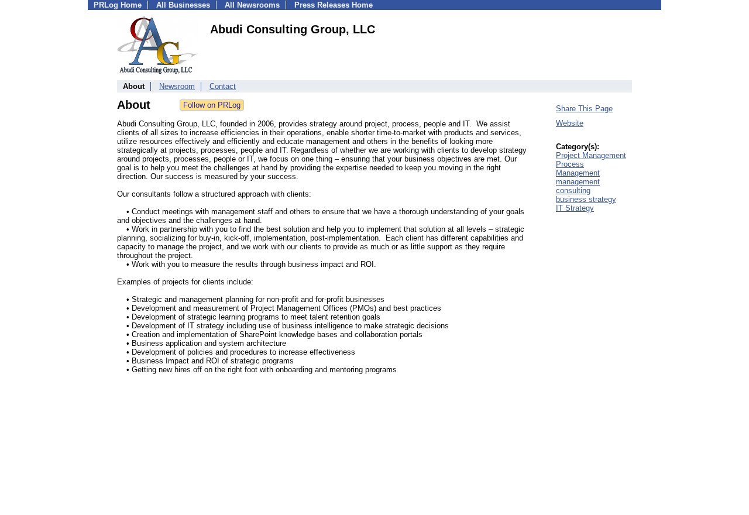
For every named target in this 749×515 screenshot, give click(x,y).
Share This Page (584, 108)
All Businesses (183, 5)
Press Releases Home (333, 5)
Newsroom (177, 86)
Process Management (578, 168)
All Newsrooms (252, 5)
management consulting (578, 186)
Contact (222, 86)
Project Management (591, 155)
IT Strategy (575, 208)
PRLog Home (118, 5)
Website (569, 123)
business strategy (586, 199)
